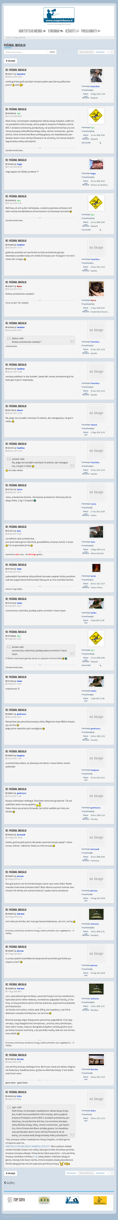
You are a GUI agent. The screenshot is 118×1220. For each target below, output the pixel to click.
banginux (21, 755)
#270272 (10, 531)
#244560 (10, 113)
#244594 (10, 200)
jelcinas (20, 876)
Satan (19, 569)
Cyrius (19, 489)
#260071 (10, 286)
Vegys (19, 164)
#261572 (10, 369)
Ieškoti (70, 31)
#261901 (10, 448)
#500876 (10, 914)
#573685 (10, 1059)
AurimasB (21, 835)
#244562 (10, 164)
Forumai (54, 31)
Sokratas (20, 914)
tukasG (20, 410)
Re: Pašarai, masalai (16, 70)
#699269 (10, 1096)
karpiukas (21, 74)
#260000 (10, 245)
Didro (19, 1096)
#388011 (10, 714)
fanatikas (21, 245)
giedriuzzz (21, 714)
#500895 (10, 988)
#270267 (10, 489)
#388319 (10, 793)
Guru (19, 531)
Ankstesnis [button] (100, 52)
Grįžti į (10, 1183)
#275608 (10, 636)
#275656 (10, 681)
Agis (19, 113)
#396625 (10, 835)
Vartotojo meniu (31, 31)
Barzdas (20, 1059)
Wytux (19, 286)
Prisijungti (89, 31)
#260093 (10, 327)
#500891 (10, 951)
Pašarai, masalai (15, 45)
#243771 (10, 74)
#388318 (10, 755)
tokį (36, 1156)
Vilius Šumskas (13, 1216)
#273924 (10, 569)
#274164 (10, 603)
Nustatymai (71, 1173)
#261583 (10, 410)
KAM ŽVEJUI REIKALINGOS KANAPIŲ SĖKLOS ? (28, 1146)
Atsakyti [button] (11, 61)
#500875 (10, 876)
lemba (19, 603)
